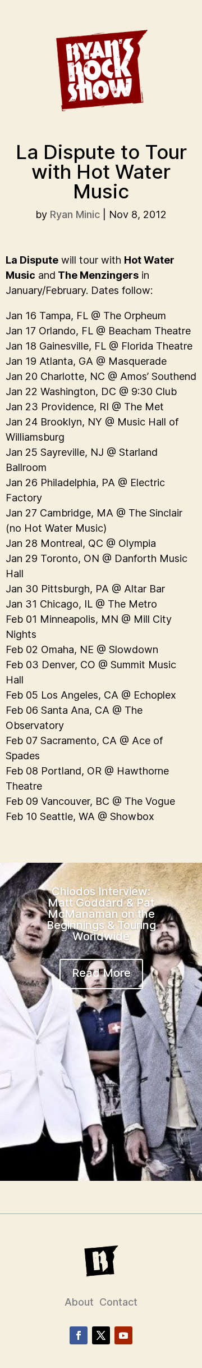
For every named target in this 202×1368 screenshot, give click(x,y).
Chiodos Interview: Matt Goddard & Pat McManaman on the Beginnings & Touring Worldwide (101, 914)
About (79, 1302)
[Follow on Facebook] (79, 1335)
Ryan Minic (75, 214)
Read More (101, 973)
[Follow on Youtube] (123, 1335)
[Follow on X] (101, 1335)
